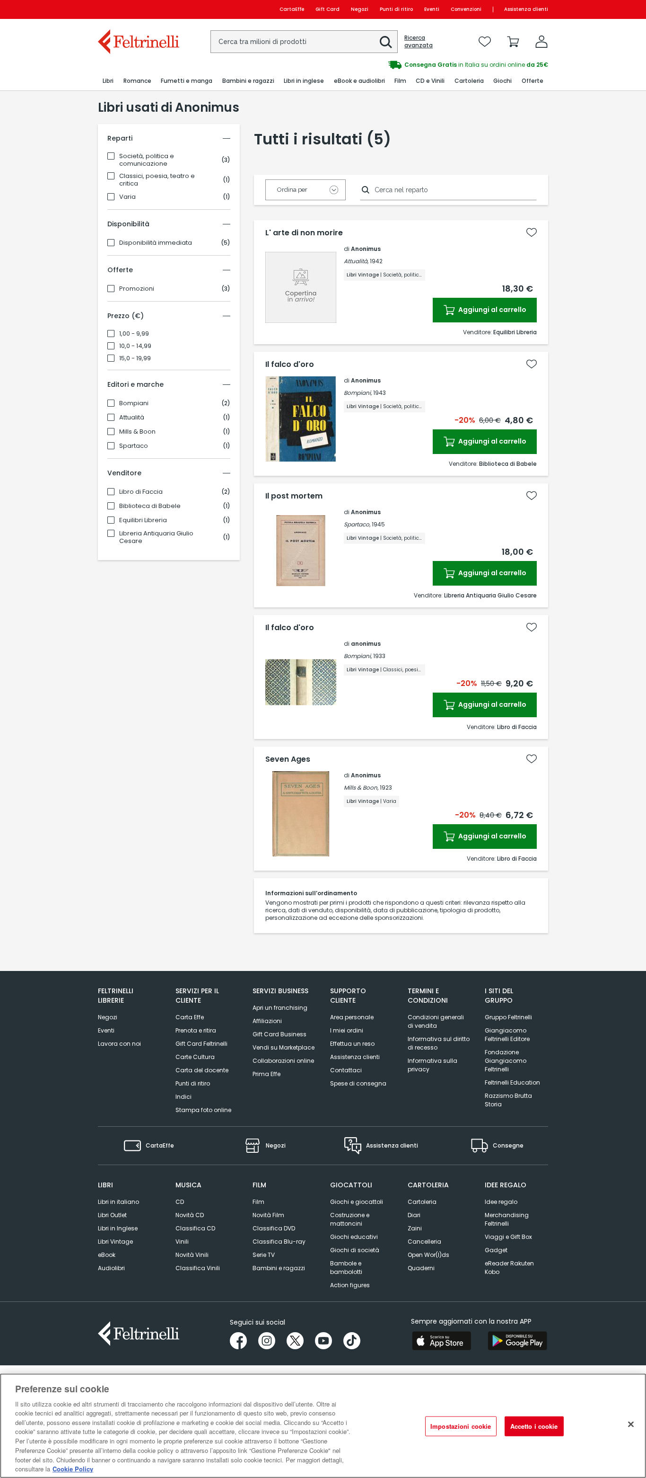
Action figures (350, 1285)
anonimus (366, 644)
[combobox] (304, 41)
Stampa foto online (203, 1110)
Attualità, (356, 261)
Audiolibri (111, 1268)
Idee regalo (501, 1202)
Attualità (131, 417)
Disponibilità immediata (155, 243)
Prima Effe (266, 1074)
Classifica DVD (274, 1228)
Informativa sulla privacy (432, 1065)
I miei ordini (346, 1030)
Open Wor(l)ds (428, 1255)
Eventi (431, 9)
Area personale (352, 1017)
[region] (323, 1425)
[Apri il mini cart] (513, 41)
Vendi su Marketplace (283, 1047)
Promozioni (136, 289)
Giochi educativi (354, 1237)
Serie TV (264, 1255)
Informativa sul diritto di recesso (439, 1043)
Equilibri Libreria (143, 520)
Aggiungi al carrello (491, 309)
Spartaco (133, 446)
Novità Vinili (192, 1255)
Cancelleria (424, 1242)
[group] (435, 65)
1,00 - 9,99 (134, 334)
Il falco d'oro (289, 364)
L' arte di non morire (304, 233)
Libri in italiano (118, 1202)
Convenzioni (466, 9)
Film (258, 1202)
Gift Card (327, 9)
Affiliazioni (267, 1021)
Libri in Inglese (118, 1228)
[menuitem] (108, 81)
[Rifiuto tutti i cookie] (630, 1424)
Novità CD (189, 1215)
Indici (183, 1097)
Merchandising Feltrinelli (507, 1219)
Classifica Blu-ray (279, 1242)
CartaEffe (291, 9)
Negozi (359, 9)
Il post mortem (294, 496)
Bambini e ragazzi (279, 1268)
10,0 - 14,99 (135, 346)
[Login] (541, 41)
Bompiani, (358, 393)
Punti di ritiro (396, 9)
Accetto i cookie (534, 1426)
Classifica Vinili (197, 1268)
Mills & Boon (137, 432)
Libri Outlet (112, 1215)
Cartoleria (422, 1202)
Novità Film (268, 1215)
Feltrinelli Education (512, 1082)
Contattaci (346, 1070)
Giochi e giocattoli (356, 1202)
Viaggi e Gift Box (508, 1237)
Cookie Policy (72, 1468)
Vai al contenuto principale (138, 9)
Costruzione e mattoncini (349, 1219)
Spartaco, (357, 524)
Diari (414, 1215)
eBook (106, 1255)
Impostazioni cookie (460, 1426)
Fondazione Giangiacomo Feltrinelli (505, 1060)
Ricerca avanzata (418, 41)
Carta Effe (189, 1017)
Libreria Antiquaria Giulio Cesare (156, 537)
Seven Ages (287, 759)
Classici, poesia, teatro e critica (157, 179)
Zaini (415, 1228)
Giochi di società (354, 1250)
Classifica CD (195, 1228)
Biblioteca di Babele (150, 506)
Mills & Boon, (361, 788)
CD (179, 1202)
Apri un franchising (280, 1008)
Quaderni (421, 1268)
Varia (127, 197)
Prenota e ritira (195, 1030)
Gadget (496, 1250)
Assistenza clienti (526, 9)
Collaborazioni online (283, 1061)
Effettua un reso (352, 1044)
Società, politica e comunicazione (146, 160)
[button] (386, 42)
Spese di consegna (358, 1083)
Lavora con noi (119, 1044)
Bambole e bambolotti (346, 1267)
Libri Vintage (115, 1242)
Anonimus (366, 249)
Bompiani (133, 403)
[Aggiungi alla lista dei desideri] (531, 232)
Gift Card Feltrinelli (201, 1044)
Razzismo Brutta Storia (508, 1100)
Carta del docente (201, 1070)
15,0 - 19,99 (135, 358)
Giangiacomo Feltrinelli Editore (507, 1034)
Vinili (182, 1242)
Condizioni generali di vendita (436, 1021)
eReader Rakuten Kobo (509, 1267)
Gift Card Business (279, 1034)
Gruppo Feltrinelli (508, 1017)
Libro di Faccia (141, 492)
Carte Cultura (195, 1057)
